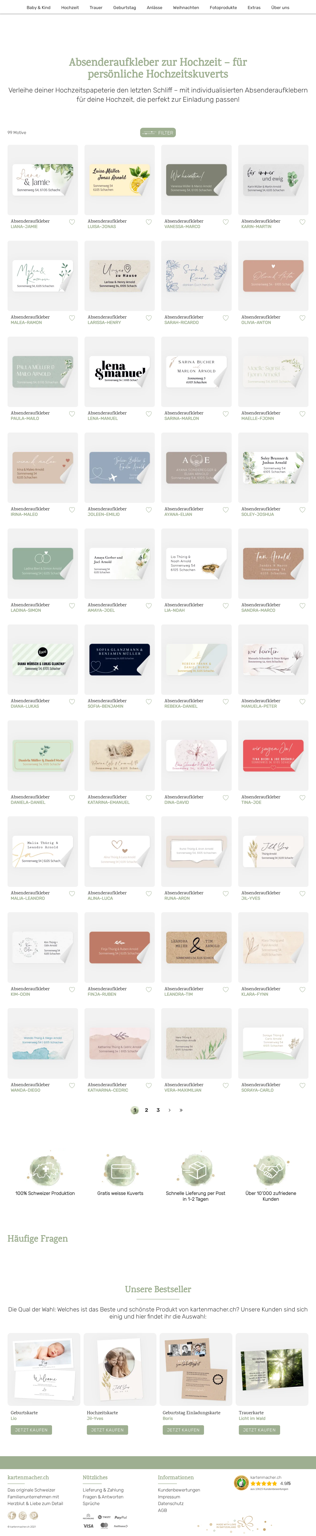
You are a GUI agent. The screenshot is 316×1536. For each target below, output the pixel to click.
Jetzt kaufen (31, 1430)
